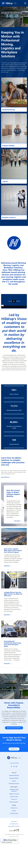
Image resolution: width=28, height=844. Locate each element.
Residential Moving (14, 775)
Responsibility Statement (14, 826)
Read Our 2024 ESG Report (13, 727)
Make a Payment (14, 802)
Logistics (14, 780)
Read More (17, 521)
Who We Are (14, 808)
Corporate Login (14, 813)
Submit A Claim (14, 796)
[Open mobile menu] (25, 3)
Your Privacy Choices (11, 840)
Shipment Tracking (14, 794)
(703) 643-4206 (15, 763)
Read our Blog (5, 477)
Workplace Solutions (14, 783)
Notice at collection (7, 842)
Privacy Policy (14, 821)
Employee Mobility (14, 778)
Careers (14, 810)
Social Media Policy (14, 823)
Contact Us (14, 749)
